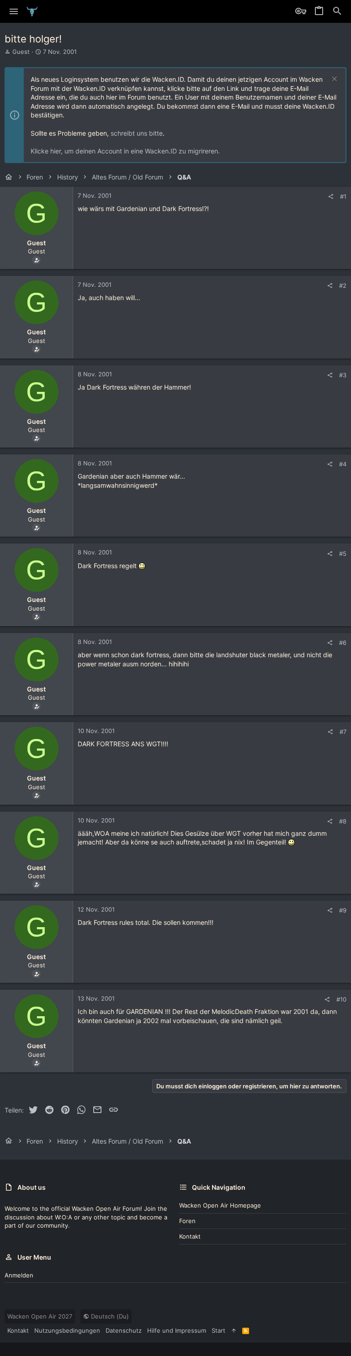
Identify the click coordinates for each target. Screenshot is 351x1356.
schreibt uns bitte (137, 133)
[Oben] (233, 1330)
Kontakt (190, 1236)
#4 (342, 464)
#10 (341, 999)
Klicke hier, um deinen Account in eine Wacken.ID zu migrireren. (125, 151)
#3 (342, 375)
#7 (343, 731)
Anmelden (19, 1275)
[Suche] (337, 11)
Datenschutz (124, 1330)
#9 (342, 910)
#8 (342, 821)
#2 (342, 285)
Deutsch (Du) (109, 1316)
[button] (14, 11)
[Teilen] (330, 196)
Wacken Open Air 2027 (39, 1316)
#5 (342, 553)
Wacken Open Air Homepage (220, 1205)
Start (218, 1330)
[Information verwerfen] (333, 79)
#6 (342, 642)
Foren (187, 1220)
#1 (343, 196)
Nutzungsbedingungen (67, 1330)
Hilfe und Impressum (176, 1330)
